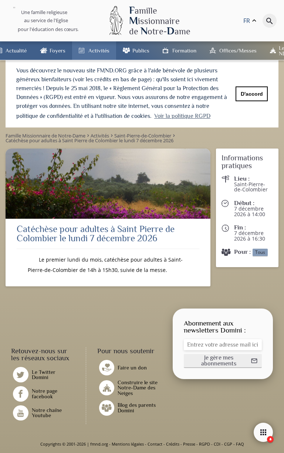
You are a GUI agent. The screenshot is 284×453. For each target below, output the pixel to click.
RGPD (204, 444)
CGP (228, 444)
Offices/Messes (238, 50)
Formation (184, 50)
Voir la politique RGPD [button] (182, 116)
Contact (155, 444)
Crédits (172, 444)
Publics (140, 50)
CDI (217, 444)
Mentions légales (128, 444)
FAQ (240, 444)
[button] (223, 361)
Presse (189, 444)
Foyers (57, 50)
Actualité (16, 50)
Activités (98, 50)
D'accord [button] (252, 94)
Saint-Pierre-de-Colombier (251, 187)
